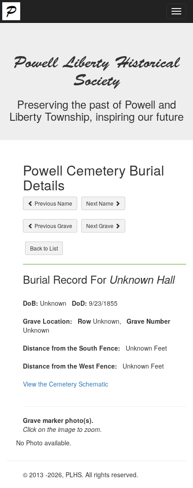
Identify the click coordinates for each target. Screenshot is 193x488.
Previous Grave (52, 225)
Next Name (100, 203)
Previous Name (52, 203)
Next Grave (100, 225)
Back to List (44, 248)
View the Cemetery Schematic (65, 383)
